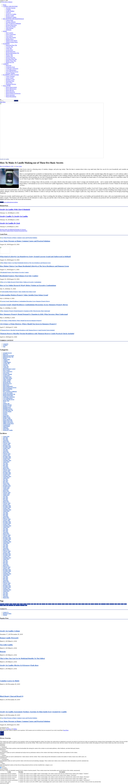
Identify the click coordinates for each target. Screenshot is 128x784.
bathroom (7, 604)
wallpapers (22, 605)
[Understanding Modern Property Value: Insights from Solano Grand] (18, 291)
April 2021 (5, 500)
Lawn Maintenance (11, 70)
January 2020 (6, 520)
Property (5, 413)
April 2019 (5, 532)
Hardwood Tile (10, 62)
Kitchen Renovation (11, 25)
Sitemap (5, 615)
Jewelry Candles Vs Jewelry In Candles (14, 216)
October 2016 (6, 572)
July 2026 (5, 437)
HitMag (15, 729)
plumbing (96, 604)
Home (4, 5)
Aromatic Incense (10, 8)
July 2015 (5, 592)
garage (53, 604)
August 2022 (6, 488)
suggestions (11, 605)
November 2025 (7, 447)
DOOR (5, 31)
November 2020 (7, 507)
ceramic (25, 604)
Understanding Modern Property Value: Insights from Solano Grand (24, 295)
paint (89, 604)
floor (47, 604)
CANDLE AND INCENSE (10, 6)
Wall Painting (9, 28)
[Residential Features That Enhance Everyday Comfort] (14, 272)
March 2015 (6, 597)
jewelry (70, 604)
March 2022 (6, 491)
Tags (4, 346)
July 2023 (5, 479)
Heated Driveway (10, 51)
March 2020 (6, 517)
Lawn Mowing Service (12, 71)
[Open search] (0, 99)
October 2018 (6, 540)
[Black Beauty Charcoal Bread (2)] (5, 693)
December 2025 (7, 445)
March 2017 (6, 565)
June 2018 (5, 545)
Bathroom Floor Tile (11, 45)
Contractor (6, 367)
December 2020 (7, 505)
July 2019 (5, 528)
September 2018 (7, 541)
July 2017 (5, 560)
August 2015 (6, 591)
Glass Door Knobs (11, 37)
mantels (83, 604)
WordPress (8, 729)
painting (92, 604)
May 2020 (5, 515)
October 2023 (6, 475)
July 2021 (5, 496)
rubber (1, 605)
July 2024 (5, 463)
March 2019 (6, 533)
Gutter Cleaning (10, 76)
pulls (100, 604)
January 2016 (6, 584)
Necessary (4, 767)
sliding (4, 605)
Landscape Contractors (12, 68)
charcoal (29, 604)
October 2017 (6, 556)
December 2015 (7, 585)
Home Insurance (10, 95)
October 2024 (6, 459)
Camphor (8, 9)
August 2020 (6, 511)
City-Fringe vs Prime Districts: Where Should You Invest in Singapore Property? (28, 324)
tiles (14, 605)
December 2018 (7, 537)
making (10, 202)
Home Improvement (11, 87)
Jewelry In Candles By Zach (10, 223)
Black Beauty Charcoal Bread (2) (11, 696)
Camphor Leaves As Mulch (9, 681)
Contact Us (6, 612)
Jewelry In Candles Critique (10, 631)
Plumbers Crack (10, 79)
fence (40, 604)
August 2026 (6, 436)
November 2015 (7, 587)
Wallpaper (8, 29)
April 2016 (5, 580)
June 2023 (5, 480)
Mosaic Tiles (9, 54)
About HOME (7, 85)
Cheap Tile (9, 48)
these (16, 202)
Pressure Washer (10, 73)
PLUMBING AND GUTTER (11, 75)
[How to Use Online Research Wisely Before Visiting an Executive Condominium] (20, 282)
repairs (118, 604)
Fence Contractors (11, 34)
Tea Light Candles (6, 645)
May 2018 (5, 547)
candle (7, 202)
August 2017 (6, 559)
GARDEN (6, 64)
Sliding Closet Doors (11, 40)
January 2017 (6, 568)
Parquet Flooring (10, 57)
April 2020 (5, 516)
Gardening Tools (10, 67)
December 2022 (7, 485)
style (7, 605)
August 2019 (6, 527)
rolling (122, 604)
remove (107, 604)
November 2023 (7, 473)
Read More (66, 730)
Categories (5, 344)
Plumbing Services (11, 84)
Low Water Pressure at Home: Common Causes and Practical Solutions (25, 241)
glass (56, 604)
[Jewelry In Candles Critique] (5, 627)
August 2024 (6, 461)
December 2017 (7, 553)
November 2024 (7, 457)
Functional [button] (2, 745)
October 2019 (6, 524)
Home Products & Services (13, 93)
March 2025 (6, 452)
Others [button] (1, 762)
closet (32, 604)
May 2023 (5, 481)
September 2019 (7, 525)
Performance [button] (3, 749)
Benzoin (3, 651)
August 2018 (6, 543)
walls (26, 605)
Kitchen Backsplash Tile (12, 53)
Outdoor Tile (9, 56)
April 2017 (5, 564)
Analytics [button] (2, 753)
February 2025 (6, 453)
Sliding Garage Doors (12, 42)
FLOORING (6, 43)
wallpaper (18, 605)
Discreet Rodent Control (9, 369)
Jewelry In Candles (11, 14)
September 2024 (7, 460)
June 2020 (5, 513)
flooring (49, 604)
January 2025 (6, 455)
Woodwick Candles (11, 17)
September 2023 (7, 476)
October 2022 (6, 487)
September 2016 (7, 573)
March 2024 (6, 468)
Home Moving (10, 90)
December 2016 (7, 569)
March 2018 (6, 549)
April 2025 (5, 451)
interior (66, 604)
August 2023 (6, 477)
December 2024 (7, 456)
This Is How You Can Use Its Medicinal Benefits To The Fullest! (22, 658)
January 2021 (6, 504)
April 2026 (5, 440)
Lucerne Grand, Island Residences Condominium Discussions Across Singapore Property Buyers (34, 305)
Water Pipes (9, 82)
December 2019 (7, 521)
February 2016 (6, 583)
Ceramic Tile (9, 47)
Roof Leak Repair (11, 26)
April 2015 (5, 596)
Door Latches (9, 33)
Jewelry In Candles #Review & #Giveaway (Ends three (19, 665)
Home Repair (6, 390)
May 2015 (5, 595)
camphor (14, 604)
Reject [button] (61, 730)
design (35, 604)
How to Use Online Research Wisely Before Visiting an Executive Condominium (28, 285)
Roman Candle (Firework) (9, 638)
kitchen (73, 604)
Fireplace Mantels (11, 22)
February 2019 (6, 535)
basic (4, 202)
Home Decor (6, 385)
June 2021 (5, 497)
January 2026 (6, 444)
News (4, 402)
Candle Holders (10, 11)
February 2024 (6, 469)
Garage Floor (9, 50)
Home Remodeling (11, 96)
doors (38, 604)
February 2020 (6, 519)
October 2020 (6, 508)
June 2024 (5, 464)
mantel (79, 604)
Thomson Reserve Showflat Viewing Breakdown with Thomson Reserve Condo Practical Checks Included (37, 333)
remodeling (103, 604)
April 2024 (5, 467)
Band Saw (8, 65)
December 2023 (7, 472)
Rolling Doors (10, 39)
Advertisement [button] (3, 758)
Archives (5, 345)
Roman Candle (10, 15)
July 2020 (5, 512)
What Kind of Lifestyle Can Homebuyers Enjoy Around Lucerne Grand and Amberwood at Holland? (35, 256)
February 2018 (6, 551)
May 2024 (5, 465)
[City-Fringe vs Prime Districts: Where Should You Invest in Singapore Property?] (21, 320)
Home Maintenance (11, 89)
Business (5, 358)
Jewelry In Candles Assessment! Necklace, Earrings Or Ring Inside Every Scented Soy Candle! (33, 712)
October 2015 (6, 588)
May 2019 (5, 531)
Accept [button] (58, 730)
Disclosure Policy (7, 613)
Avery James (19, 166)
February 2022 (6, 492)
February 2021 (6, 503)
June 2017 (5, 561)
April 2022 (5, 489)
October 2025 (6, 448)
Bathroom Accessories (8, 355)
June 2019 (5, 529)
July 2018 (5, 544)
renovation (112, 604)
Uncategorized (6, 425)
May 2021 (5, 499)
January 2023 (6, 484)
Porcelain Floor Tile (11, 59)
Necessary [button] (2, 766)
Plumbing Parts (10, 81)
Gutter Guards (10, 78)
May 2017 (5, 563)
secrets (13, 202)
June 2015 (5, 593)
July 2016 (5, 576)
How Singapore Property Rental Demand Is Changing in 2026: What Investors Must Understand (34, 314)
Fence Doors (9, 36)
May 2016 (5, 579)
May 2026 (5, 439)
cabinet (10, 604)
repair (115, 604)
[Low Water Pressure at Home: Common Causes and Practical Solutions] (18, 237)
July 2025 (5, 449)
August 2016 (6, 575)
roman (125, 604)
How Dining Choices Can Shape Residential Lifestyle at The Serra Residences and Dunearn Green (34, 266)
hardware (59, 604)
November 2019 (7, 523)
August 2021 (6, 495)
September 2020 (7, 509)
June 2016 (5, 577)
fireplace (43, 604)
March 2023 (6, 483)
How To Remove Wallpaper (13, 23)
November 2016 (7, 571)
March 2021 (6, 501)
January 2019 (6, 536)
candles (21, 604)
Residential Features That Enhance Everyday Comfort (19, 276)
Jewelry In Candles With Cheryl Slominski (15, 209)
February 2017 (6, 567)
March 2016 (6, 581)
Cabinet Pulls (9, 20)
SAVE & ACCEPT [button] (4, 783)
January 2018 (6, 552)
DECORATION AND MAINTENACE (13, 19)
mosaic (86, 604)
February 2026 (6, 443)
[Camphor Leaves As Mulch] (5, 677)
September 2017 (7, 557)
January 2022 (6, 493)
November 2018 (7, 539)
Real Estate (6, 415)
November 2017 (7, 555)
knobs (76, 604)
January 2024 (6, 471)
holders (63, 604)
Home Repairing (10, 92)
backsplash (2, 604)
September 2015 (7, 589)
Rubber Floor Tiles (11, 61)
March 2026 (6, 441)
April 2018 (5, 548)
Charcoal (8, 12)
